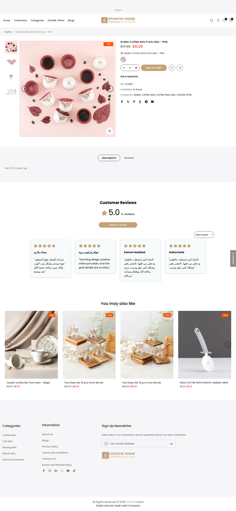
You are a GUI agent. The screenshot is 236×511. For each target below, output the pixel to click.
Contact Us (49, 458)
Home (6, 20)
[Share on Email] (152, 101)
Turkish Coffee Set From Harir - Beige (28, 382)
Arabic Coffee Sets (144, 94)
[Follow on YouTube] (68, 471)
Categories (37, 20)
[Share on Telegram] (146, 101)
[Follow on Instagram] (49, 471)
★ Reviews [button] (233, 258)
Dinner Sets (8, 453)
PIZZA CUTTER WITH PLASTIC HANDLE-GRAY (204, 382)
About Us (47, 434)
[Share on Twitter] (128, 101)
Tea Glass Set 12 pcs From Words (83, 382)
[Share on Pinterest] (134, 101)
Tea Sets (7, 441)
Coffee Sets (163, 94)
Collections (20, 20)
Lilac (173, 94)
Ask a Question (129, 76)
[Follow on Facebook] (43, 471)
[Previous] (25, 89)
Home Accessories (13, 459)
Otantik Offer (184, 94)
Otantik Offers (56, 20)
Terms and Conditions (55, 452)
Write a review (118, 225)
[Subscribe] (170, 443)
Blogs (71, 20)
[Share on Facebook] (121, 101)
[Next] (110, 89)
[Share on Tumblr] (140, 101)
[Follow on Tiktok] (74, 471)
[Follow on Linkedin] (55, 471)
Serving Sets (9, 447)
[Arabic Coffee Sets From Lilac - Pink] (123, 59)
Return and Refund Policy (57, 465)
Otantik (131, 502)
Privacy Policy (50, 446)
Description (109, 158)
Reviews (129, 158)
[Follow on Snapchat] (62, 471)
